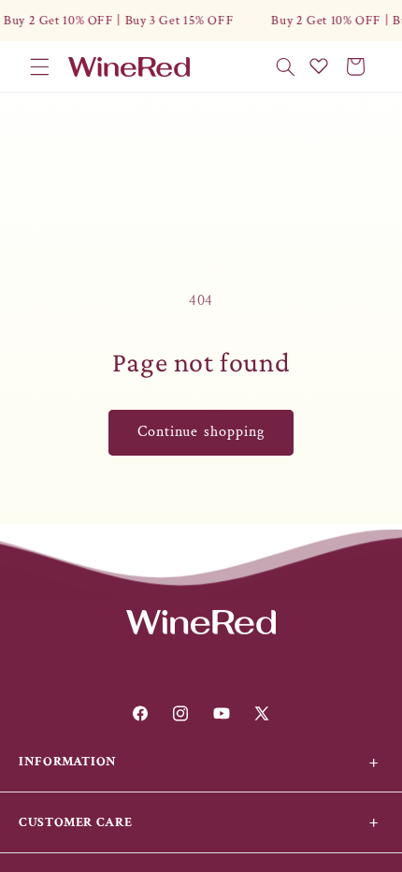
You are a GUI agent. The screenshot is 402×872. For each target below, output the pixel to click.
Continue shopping (201, 432)
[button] (39, 66)
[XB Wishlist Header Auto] (319, 65)
